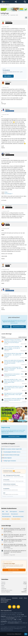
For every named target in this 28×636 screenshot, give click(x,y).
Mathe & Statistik (5, 513)
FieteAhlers (24, 591)
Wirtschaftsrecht (14, 513)
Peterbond (4, 15)
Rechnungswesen (13, 511)
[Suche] (25, 1)
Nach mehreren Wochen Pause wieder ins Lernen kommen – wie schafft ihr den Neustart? (15, 540)
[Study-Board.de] (6, 1)
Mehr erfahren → (8, 76)
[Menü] (2, 1)
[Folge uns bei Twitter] (14, 606)
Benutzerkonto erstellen (18, 326)
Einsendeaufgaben (6, 518)
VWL (7, 511)
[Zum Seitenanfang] (25, 634)
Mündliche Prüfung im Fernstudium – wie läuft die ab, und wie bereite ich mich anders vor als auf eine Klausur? (14, 530)
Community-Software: (14, 634)
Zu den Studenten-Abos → (14, 569)
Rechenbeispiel (8, 193)
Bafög (6, 192)
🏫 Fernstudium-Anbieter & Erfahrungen (10, 454)
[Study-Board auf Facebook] (18, 606)
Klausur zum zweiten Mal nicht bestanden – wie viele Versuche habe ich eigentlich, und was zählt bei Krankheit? (15, 546)
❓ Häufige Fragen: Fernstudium (9, 460)
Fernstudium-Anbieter (16, 518)
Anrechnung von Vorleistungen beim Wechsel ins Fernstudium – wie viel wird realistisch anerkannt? (15, 552)
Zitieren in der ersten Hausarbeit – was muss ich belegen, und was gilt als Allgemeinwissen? (15, 535)
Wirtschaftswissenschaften (18, 516)
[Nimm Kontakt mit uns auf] (9, 606)
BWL (3, 511)
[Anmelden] (15, 2)
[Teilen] (26, 18)
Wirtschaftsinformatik (6, 516)
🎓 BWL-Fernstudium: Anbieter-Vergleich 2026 (12, 449)
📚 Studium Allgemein (7, 457)
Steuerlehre (21, 511)
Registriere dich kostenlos (9, 321)
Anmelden (6, 326)
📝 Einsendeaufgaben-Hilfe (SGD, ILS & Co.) (11, 452)
